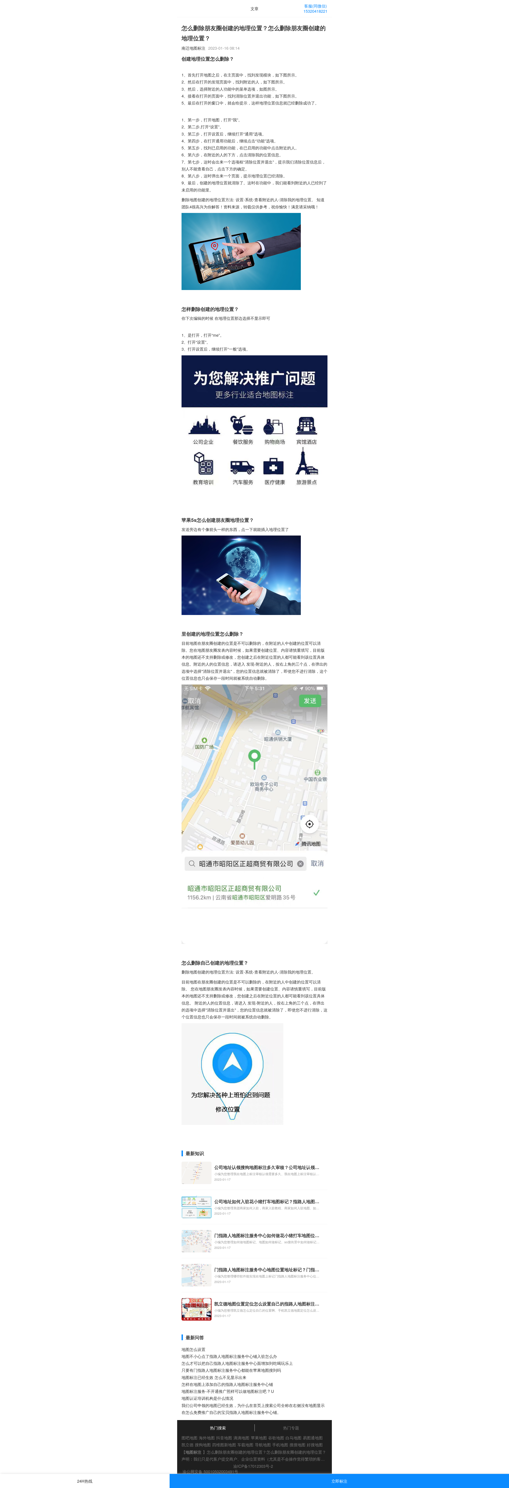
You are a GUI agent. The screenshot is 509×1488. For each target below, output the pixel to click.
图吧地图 (189, 1438)
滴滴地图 (241, 1438)
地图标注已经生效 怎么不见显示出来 (214, 1377)
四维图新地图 (224, 1444)
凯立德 (187, 1444)
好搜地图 (315, 1444)
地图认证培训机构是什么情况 (207, 1398)
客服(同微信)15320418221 (315, 8)
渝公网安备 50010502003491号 (210, 1471)
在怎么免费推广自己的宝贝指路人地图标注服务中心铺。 (231, 1412)
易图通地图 (313, 1438)
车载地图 (245, 1444)
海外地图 (207, 1438)
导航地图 (263, 1444)
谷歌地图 (276, 1438)
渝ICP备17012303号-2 (253, 1466)
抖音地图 (224, 1438)
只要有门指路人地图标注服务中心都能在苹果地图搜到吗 (231, 1370)
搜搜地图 (297, 1444)
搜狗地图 (203, 1444)
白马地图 (293, 1438)
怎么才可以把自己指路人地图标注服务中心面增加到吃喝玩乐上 (237, 1363)
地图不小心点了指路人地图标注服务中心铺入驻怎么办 (229, 1356)
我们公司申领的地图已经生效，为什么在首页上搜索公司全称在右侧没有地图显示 (253, 1405)
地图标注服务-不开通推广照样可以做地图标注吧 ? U (228, 1391)
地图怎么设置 (193, 1349)
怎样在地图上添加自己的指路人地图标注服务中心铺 (227, 1384)
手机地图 (280, 1444)
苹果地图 (259, 1438)
